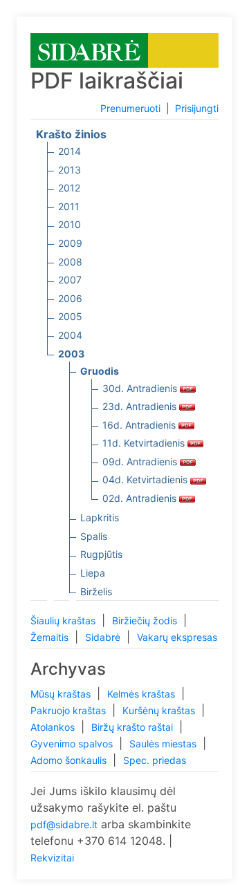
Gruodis (99, 371)
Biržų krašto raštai (133, 727)
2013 (69, 170)
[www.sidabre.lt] (89, 49)
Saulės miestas (164, 743)
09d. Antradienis (141, 461)
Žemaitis (50, 637)
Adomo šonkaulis (69, 760)
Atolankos (53, 727)
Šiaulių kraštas (64, 620)
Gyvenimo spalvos (73, 743)
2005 (70, 316)
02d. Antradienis (140, 498)
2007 (70, 280)
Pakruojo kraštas (69, 710)
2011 (69, 206)
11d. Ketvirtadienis (144, 443)
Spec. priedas (154, 760)
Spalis (93, 536)
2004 (70, 335)
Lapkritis (99, 517)
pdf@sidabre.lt (64, 824)
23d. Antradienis (140, 406)
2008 (70, 262)
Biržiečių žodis (146, 620)
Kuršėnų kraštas (160, 710)
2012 (69, 188)
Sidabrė (104, 637)
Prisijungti (197, 108)
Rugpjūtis (101, 554)
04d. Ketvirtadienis (146, 479)
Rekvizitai (52, 858)
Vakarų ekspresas (177, 637)
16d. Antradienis (140, 425)
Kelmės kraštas (142, 694)
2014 (69, 151)
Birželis (96, 591)
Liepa (92, 573)
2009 (70, 243)
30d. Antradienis (141, 388)
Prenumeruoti (130, 108)
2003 (71, 354)
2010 (69, 224)
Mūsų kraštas (61, 694)
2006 (70, 298)
